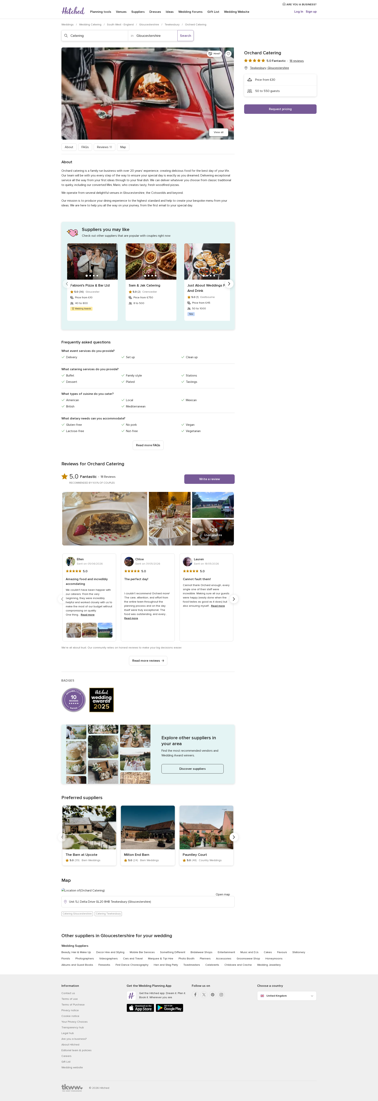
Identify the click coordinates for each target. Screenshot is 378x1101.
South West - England (120, 24)
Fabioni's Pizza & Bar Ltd (90, 285)
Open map (223, 894)
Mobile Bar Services (142, 952)
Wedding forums (190, 12)
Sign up (311, 12)
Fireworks (104, 965)
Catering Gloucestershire (77, 913)
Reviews (104, 147)
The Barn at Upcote (81, 854)
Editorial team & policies (76, 1050)
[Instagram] (221, 994)
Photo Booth (187, 958)
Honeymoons (274, 958)
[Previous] (67, 283)
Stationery (298, 952)
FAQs (85, 147)
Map (123, 147)
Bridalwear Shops (201, 952)
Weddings (67, 24)
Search (185, 35)
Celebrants (212, 965)
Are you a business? (74, 1039)
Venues (121, 12)
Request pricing (280, 109)
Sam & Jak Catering (144, 285)
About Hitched (70, 1044)
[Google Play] (169, 1011)
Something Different (172, 952)
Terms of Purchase (73, 1004)
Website (236, 12)
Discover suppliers (192, 769)
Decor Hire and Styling (110, 952)
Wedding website (72, 1067)
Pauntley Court (195, 854)
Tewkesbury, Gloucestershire (269, 68)
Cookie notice (70, 1016)
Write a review (209, 479)
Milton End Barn (136, 854)
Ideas (170, 12)
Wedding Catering (90, 24)
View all (218, 132)
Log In (298, 12)
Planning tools (100, 12)
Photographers (84, 958)
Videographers (108, 958)
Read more (87, 614)
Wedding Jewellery (269, 965)
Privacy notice (70, 1010)
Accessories (223, 958)
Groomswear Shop (248, 958)
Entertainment (226, 952)
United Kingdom (276, 995)
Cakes (268, 952)
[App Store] (140, 1011)
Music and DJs (249, 952)
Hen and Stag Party (166, 965)
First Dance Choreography (132, 965)
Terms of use (69, 999)
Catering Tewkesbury (108, 913)
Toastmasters (191, 965)
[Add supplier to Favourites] (228, 54)
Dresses (155, 12)
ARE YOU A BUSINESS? (301, 4)
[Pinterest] (212, 994)
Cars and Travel (133, 958)
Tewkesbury (172, 24)
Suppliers (138, 12)
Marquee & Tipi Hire (160, 958)
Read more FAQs (148, 445)
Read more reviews (146, 661)
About (69, 147)
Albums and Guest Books (77, 965)
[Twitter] (204, 994)
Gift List (213, 12)
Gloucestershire (149, 24)
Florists (65, 958)
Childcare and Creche (238, 965)
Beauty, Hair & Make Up (76, 952)
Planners (205, 958)
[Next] (229, 283)
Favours (282, 952)
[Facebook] (195, 994)
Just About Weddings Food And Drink (209, 288)
